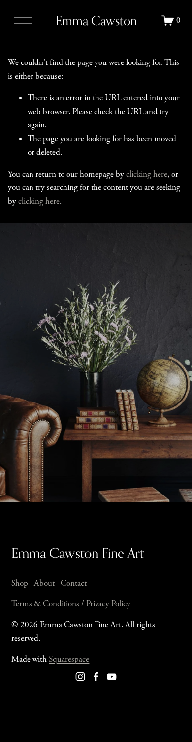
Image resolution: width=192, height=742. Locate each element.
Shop (19, 583)
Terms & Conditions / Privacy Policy (70, 603)
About (44, 583)
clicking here (146, 174)
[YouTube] (112, 676)
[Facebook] (96, 676)
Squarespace (69, 659)
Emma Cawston (96, 20)
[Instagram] (80, 676)
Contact (74, 583)
